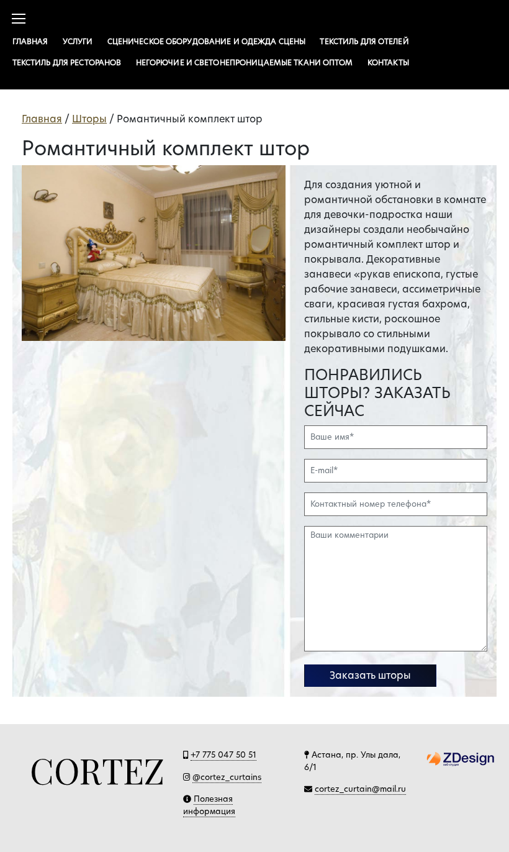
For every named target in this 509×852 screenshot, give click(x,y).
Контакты (388, 62)
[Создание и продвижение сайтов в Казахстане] (460, 758)
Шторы (89, 119)
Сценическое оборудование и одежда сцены (206, 41)
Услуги (78, 41)
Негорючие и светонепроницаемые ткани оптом (244, 62)
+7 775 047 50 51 (223, 754)
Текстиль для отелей (364, 41)
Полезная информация (209, 805)
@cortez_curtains (226, 776)
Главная (30, 41)
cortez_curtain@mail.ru (360, 788)
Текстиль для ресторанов (67, 62)
